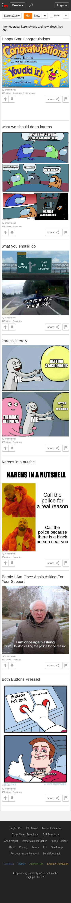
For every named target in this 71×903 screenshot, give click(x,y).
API (45, 847)
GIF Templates (51, 834)
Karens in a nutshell (19, 462)
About (11, 847)
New (37, 15)
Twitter (21, 863)
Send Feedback (52, 853)
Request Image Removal (24, 853)
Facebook (8, 863)
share (50, 99)
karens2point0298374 (13, 15)
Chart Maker (11, 840)
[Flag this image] (65, 99)
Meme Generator (51, 828)
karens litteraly (14, 341)
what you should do (19, 246)
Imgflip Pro (16, 828)
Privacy (23, 847)
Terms (35, 847)
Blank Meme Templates (25, 834)
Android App (36, 863)
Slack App (57, 847)
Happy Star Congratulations (26, 39)
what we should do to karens (27, 127)
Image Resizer (59, 840)
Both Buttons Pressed (21, 679)
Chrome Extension (57, 863)
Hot (28, 15)
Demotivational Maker (34, 840)
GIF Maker (32, 828)
